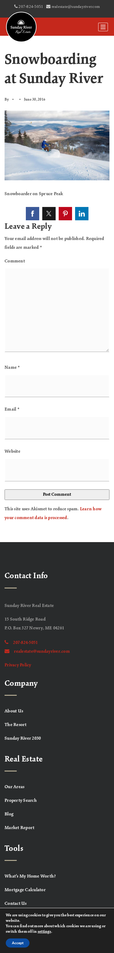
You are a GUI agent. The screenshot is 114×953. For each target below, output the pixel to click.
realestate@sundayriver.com (42, 651)
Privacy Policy (18, 665)
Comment (15, 261)
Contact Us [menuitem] (16, 903)
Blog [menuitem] (9, 814)
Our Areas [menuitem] (14, 787)
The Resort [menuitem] (16, 724)
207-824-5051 (25, 642)
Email (12, 409)
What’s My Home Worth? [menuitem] (30, 876)
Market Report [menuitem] (19, 827)
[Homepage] (21, 27)
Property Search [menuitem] (21, 800)
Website (12, 451)
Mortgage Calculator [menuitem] (25, 890)
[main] (57, 289)
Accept (17, 943)
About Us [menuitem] (14, 711)
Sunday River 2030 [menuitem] (23, 738)
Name (12, 367)
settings (44, 932)
